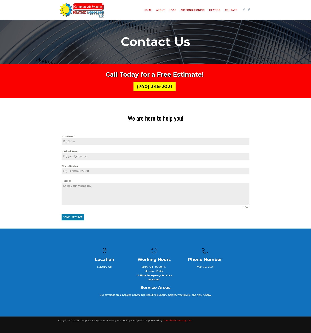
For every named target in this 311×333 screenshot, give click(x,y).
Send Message (73, 217)
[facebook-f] (244, 9)
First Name (68, 136)
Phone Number (70, 166)
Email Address (70, 151)
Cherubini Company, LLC (177, 320)
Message (66, 181)
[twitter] (249, 9)
